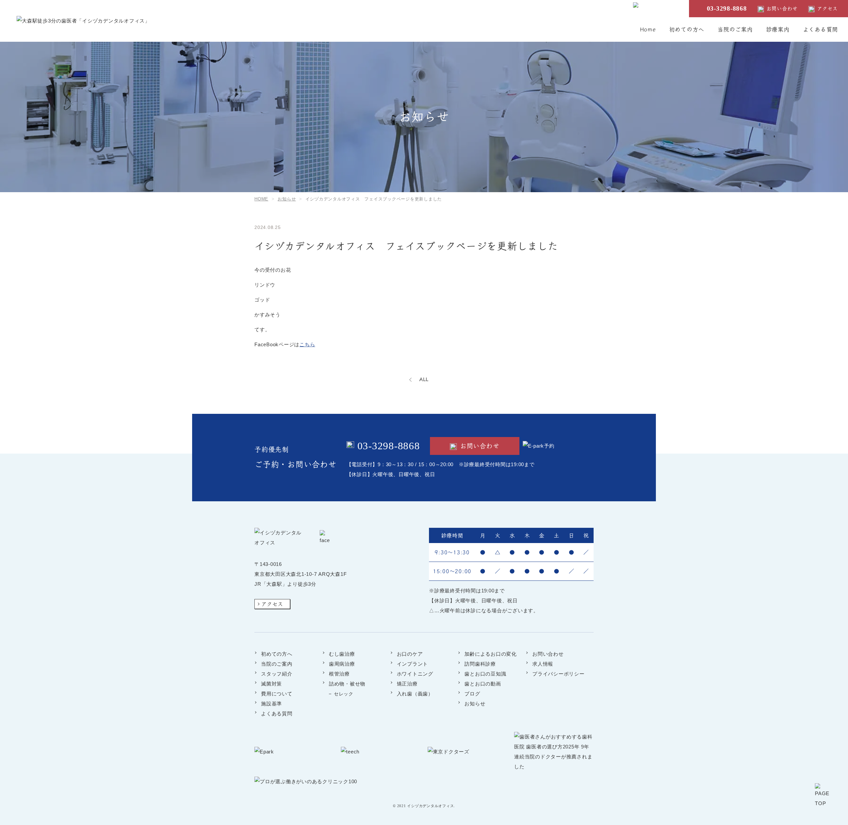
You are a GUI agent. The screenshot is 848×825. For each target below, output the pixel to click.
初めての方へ (687, 29)
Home (648, 29)
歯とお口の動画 (482, 684)
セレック (343, 693)
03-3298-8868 (727, 8)
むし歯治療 (342, 654)
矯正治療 (407, 684)
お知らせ (474, 703)
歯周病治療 (342, 664)
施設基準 (271, 703)
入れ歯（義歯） (415, 693)
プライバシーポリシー (558, 674)
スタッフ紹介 (276, 674)
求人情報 (542, 664)
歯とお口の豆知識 (485, 674)
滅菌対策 (271, 684)
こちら (307, 344)
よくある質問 (820, 29)
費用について (276, 693)
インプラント (412, 664)
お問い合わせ (782, 8)
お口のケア (410, 654)
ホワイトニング (415, 674)
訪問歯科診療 (480, 664)
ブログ (472, 693)
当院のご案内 (735, 29)
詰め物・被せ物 (347, 684)
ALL (424, 379)
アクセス (827, 8)
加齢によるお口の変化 (490, 654)
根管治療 (339, 674)
